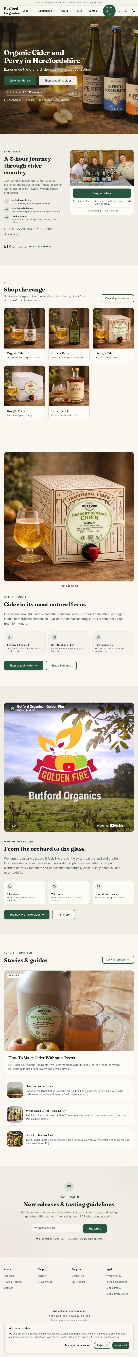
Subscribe (95, 1228)
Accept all (121, 1345)
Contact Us (78, 1275)
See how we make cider (24, 914)
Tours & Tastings (13, 1281)
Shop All (42, 1275)
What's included (38, 246)
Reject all (102, 1345)
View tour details (20, 80)
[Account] (126, 11)
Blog (79, 10)
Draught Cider (45, 1281)
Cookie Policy (113, 1287)
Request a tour (102, 193)
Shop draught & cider (57, 80)
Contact (93, 10)
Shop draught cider (21, 665)
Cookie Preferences (117, 1293)
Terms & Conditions (116, 1281)
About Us (9, 1275)
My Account (78, 1281)
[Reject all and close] (129, 1326)
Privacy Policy (113, 1275)
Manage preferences (77, 1345)
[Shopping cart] (133, 11)
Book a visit (109, 11)
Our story (64, 914)
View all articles (116, 959)
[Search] (119, 11)
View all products (115, 298)
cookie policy (111, 1337)
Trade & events (61, 665)
